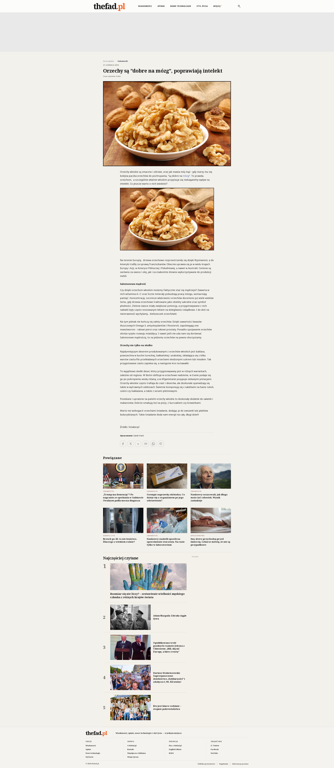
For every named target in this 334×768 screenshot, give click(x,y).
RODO (171, 753)
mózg (186, 175)
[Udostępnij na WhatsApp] (153, 444)
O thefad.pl (131, 746)
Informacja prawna (240, 764)
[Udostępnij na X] (131, 444)
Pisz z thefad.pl (175, 746)
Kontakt (130, 749)
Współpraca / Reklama (136, 753)
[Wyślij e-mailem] (146, 444)
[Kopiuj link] (161, 444)
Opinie (161, 6)
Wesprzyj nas (133, 757)
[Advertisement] (167, 32)
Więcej (216, 6)
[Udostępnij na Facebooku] (123, 444)
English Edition (175, 749)
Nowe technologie (180, 6)
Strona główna (108, 61)
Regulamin (223, 764)
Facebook (215, 749)
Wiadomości (145, 6)
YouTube (214, 753)
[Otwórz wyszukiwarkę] (238, 6)
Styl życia (202, 6)
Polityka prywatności (206, 764)
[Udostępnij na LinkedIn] (138, 444)
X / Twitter (215, 746)
